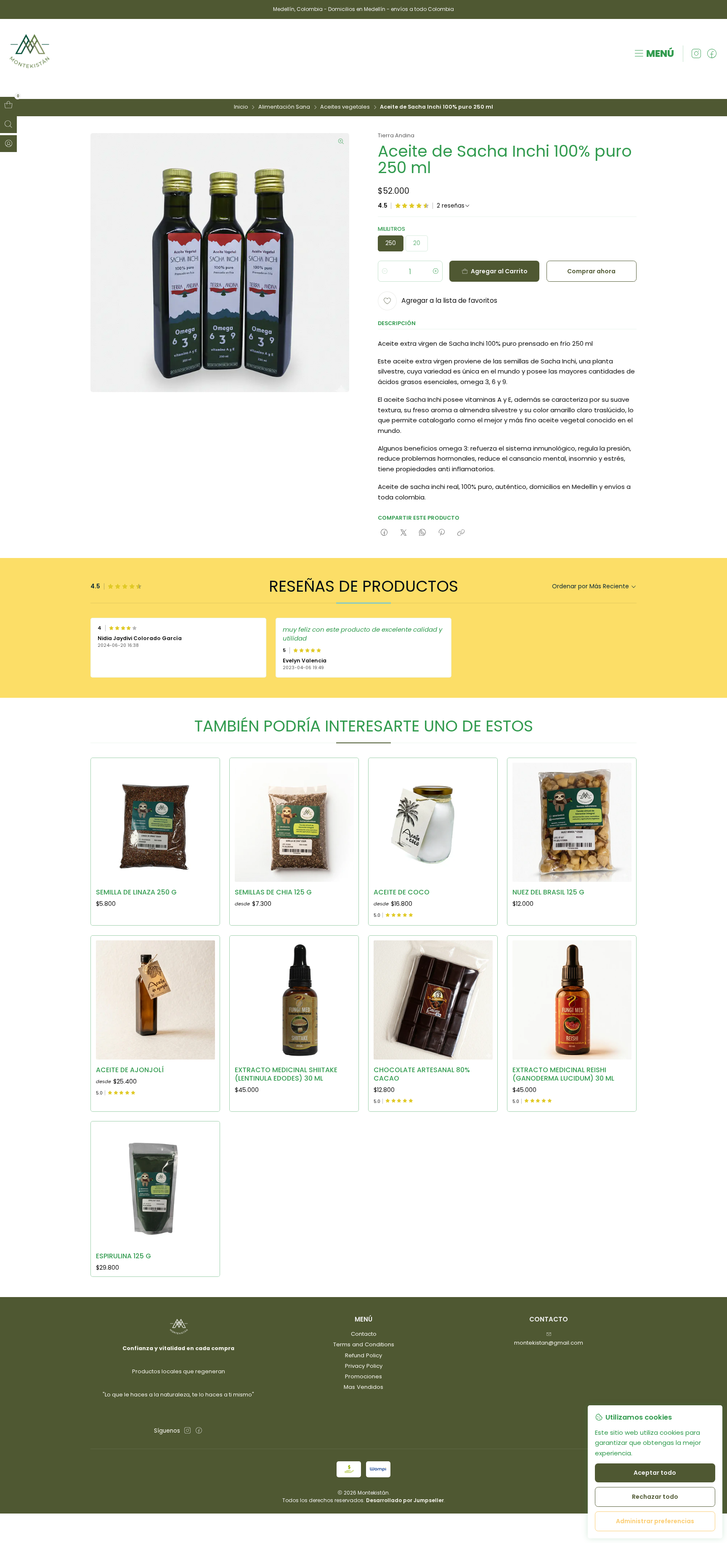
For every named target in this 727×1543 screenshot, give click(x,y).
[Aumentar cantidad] (435, 271)
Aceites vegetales (345, 107)
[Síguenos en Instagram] (696, 54)
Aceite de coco (402, 892)
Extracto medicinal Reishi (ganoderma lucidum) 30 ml (563, 1074)
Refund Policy (363, 1355)
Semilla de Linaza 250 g (136, 892)
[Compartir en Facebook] (384, 533)
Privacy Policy (363, 1366)
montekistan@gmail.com (548, 1343)
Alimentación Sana (284, 107)
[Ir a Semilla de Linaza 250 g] (155, 822)
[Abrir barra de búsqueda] (8, 124)
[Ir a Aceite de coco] (433, 822)
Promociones (363, 1376)
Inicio (241, 107)
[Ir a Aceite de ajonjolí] (155, 1000)
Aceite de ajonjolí (130, 1070)
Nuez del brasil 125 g (548, 892)
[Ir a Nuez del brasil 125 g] (571, 822)
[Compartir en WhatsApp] (422, 533)
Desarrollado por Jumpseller (405, 1500)
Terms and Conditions (363, 1344)
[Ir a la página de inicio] (30, 54)
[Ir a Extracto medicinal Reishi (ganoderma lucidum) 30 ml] (571, 1000)
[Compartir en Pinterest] (441, 533)
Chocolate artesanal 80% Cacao (422, 1074)
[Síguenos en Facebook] (712, 54)
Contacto (364, 1334)
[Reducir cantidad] (384, 271)
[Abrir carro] (8, 105)
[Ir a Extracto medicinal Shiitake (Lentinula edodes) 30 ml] (294, 1000)
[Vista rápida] (205, 820)
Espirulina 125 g (123, 1256)
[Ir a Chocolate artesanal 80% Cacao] (433, 1000)
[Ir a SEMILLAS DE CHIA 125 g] (294, 822)
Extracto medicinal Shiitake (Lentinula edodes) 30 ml (286, 1074)
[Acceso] (8, 143)
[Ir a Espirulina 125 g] (155, 1186)
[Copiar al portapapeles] (460, 533)
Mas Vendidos (363, 1387)
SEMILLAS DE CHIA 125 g (273, 892)
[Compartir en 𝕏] (403, 533)
